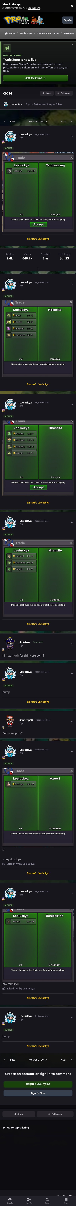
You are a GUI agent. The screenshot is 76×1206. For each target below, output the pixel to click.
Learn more (7, 6)
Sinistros (24, 642)
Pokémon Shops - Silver (48, 104)
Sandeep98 (26, 720)
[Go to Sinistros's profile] (10, 644)
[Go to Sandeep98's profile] (10, 722)
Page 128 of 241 (36, 121)
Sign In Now (38, 1093)
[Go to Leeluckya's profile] (5, 104)
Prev (12, 121)
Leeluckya (16, 104)
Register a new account (38, 1084)
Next (63, 121)
